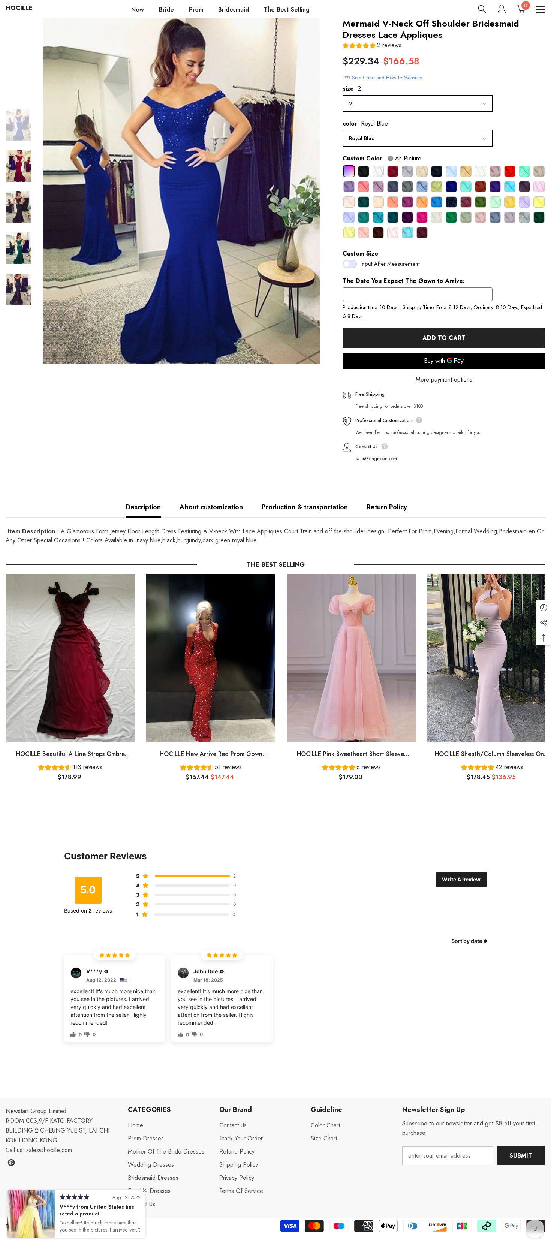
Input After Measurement (390, 264)
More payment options (444, 379)
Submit (520, 1155)
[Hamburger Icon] (540, 9)
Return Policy (387, 507)
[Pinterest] (11, 1162)
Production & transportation (305, 507)
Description (143, 507)
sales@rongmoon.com (376, 458)
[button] (372, 46)
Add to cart (444, 338)
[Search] (482, 9)
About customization (211, 507)
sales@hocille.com (49, 1150)
